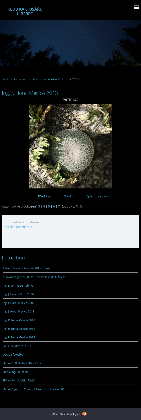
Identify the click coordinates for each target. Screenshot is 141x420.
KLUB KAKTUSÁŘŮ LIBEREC (25, 11)
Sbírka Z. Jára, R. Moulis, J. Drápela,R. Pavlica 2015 (34, 389)
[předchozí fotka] (8, 146)
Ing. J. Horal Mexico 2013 (48, 79)
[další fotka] (133, 146)
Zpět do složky (96, 196)
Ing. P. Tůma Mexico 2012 (19, 328)
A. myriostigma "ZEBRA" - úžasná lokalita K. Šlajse (34, 277)
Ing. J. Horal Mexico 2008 (19, 303)
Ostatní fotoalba (13, 354)
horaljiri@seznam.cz (19, 227)
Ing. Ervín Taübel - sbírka (18, 285)
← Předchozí (43, 196)
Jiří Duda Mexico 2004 (17, 346)
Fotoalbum (20, 79)
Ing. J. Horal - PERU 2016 (18, 294)
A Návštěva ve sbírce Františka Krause (26, 268)
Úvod (5, 79)
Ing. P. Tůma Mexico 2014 (19, 337)
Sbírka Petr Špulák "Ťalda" (19, 380)
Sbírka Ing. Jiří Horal (15, 372)
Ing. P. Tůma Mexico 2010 (19, 320)
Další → (69, 196)
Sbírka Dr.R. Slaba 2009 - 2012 (22, 363)
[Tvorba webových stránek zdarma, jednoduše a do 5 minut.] (84, 414)
